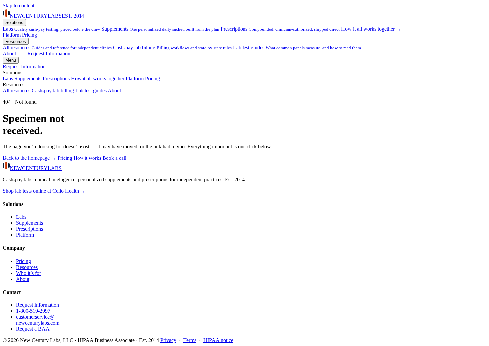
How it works (87, 158)
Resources (15, 41)
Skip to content (18, 5)
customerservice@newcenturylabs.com (37, 320)
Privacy (168, 340)
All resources (16, 90)
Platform (12, 35)
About (9, 53)
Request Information (48, 53)
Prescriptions (280, 29)
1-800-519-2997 (33, 311)
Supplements (160, 29)
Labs (51, 29)
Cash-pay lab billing (172, 47)
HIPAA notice (218, 340)
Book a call (114, 158)
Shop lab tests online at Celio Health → (44, 191)
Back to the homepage (29, 158)
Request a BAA (33, 329)
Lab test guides (297, 47)
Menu (10, 60)
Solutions (14, 22)
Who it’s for (28, 273)
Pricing (29, 35)
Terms (189, 340)
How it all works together (97, 78)
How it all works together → (371, 29)
